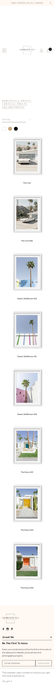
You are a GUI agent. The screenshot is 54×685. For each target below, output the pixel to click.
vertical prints (14, 103)
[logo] (27, 50)
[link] (27, 156)
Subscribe (43, 663)
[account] (41, 50)
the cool (27, 183)
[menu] (4, 50)
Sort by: (6, 119)
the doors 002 (27, 530)
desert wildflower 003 (27, 414)
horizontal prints (16, 100)
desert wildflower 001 (27, 356)
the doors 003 (27, 588)
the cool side (27, 241)
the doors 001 (27, 472)
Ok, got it (7, 681)
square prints (13, 107)
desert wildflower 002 (27, 298)
